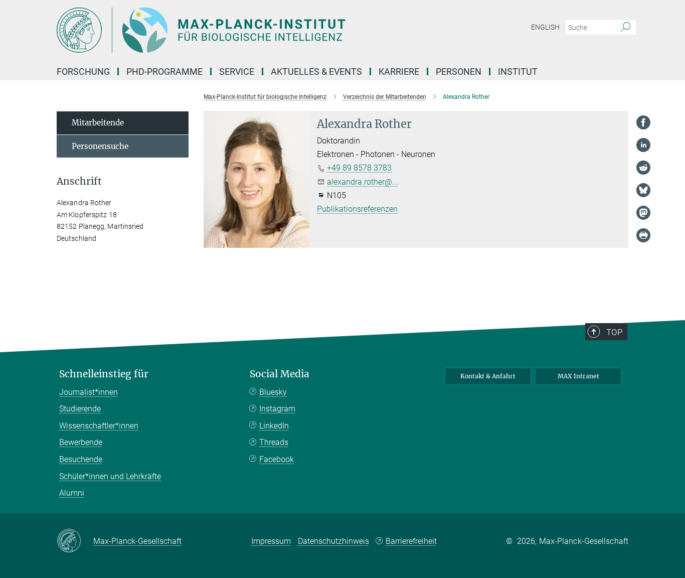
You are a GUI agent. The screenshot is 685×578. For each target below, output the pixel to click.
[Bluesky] (643, 190)
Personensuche (100, 146)
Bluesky (273, 392)
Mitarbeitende (98, 122)
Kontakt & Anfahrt (488, 376)
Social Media (279, 374)
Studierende (80, 408)
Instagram (277, 408)
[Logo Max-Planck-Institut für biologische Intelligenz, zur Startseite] (245, 30)
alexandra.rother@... (362, 182)
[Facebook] (643, 122)
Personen (458, 71)
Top (614, 332)
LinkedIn (274, 425)
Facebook (276, 459)
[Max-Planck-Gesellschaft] (75, 541)
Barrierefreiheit (411, 541)
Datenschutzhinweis (333, 541)
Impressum (271, 541)
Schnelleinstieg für (103, 374)
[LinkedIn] (643, 145)
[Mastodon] (643, 212)
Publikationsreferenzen (357, 209)
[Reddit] (643, 167)
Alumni (71, 493)
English (545, 27)
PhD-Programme (164, 71)
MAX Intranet (578, 376)
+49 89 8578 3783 (359, 168)
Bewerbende (80, 442)
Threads (273, 442)
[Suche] (625, 28)
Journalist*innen (88, 392)
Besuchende (80, 459)
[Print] (643, 235)
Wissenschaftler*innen (98, 425)
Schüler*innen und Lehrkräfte (110, 476)
